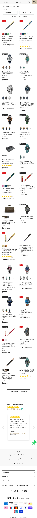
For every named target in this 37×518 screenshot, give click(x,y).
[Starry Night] (25, 33)
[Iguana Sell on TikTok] (22, 491)
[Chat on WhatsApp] (34, 443)
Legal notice (13, 515)
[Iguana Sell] (18, 2)
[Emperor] (3, 156)
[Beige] (3, 68)
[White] (6, 68)
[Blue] (21, 68)
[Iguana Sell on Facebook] (11, 491)
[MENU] (1, 2)
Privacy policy (13, 517)
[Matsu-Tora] (5, 245)
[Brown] (3, 217)
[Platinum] (3, 370)
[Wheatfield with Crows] (23, 33)
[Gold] (8, 370)
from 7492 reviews (14, 409)
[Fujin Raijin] (3, 245)
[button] (24, 46)
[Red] (3, 33)
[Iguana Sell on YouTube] (25, 491)
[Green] (8, 33)
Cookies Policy (23, 517)
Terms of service (23, 515)
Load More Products (18, 392)
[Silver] (21, 278)
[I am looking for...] (29, 2)
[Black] (5, 33)
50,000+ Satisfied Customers (18, 455)
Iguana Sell (26, 498)
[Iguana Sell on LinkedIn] (18, 491)
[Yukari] (5, 156)
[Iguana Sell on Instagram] (14, 491)
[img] (19, 407)
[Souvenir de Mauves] (21, 33)
